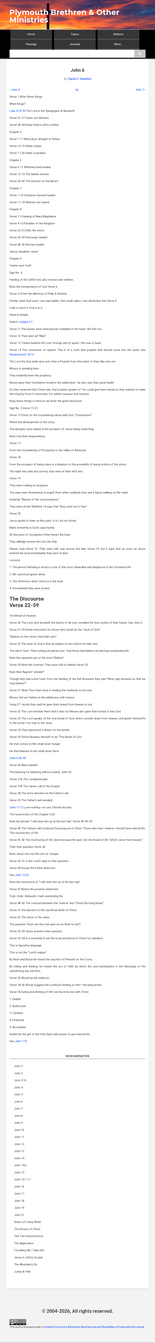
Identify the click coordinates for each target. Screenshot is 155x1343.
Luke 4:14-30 (17, 111)
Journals (74, 44)
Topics (75, 34)
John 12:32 (22, 875)
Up (76, 89)
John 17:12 (16, 807)
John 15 (19, 1172)
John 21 (19, 1215)
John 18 (19, 1200)
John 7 (140, 89)
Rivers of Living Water (27, 1222)
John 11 (19, 1137)
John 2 (18, 1066)
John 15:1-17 (22, 1179)
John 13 (19, 1151)
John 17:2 (21, 1041)
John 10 (19, 1130)
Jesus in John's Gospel (28, 1257)
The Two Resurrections (28, 1236)
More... (118, 44)
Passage (31, 44)
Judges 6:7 (25, 322)
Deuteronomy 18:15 (21, 354)
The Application (23, 1243)
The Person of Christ (27, 1229)
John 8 (18, 1115)
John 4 (18, 1087)
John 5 (14, 89)
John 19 (19, 1207)
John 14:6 (20, 1165)
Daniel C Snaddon (79, 79)
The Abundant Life (25, 1264)
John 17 (19, 1193)
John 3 (18, 1073)
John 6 (18, 1101)
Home (31, 34)
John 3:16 (20, 1080)
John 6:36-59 (17, 758)
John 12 (19, 1144)
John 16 (19, 1186)
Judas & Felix (22, 1271)
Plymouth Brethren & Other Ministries (64, 16)
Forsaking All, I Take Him (29, 1250)
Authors (118, 34)
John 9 (18, 1122)
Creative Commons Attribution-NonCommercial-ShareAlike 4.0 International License (94, 1326)
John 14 (19, 1158)
